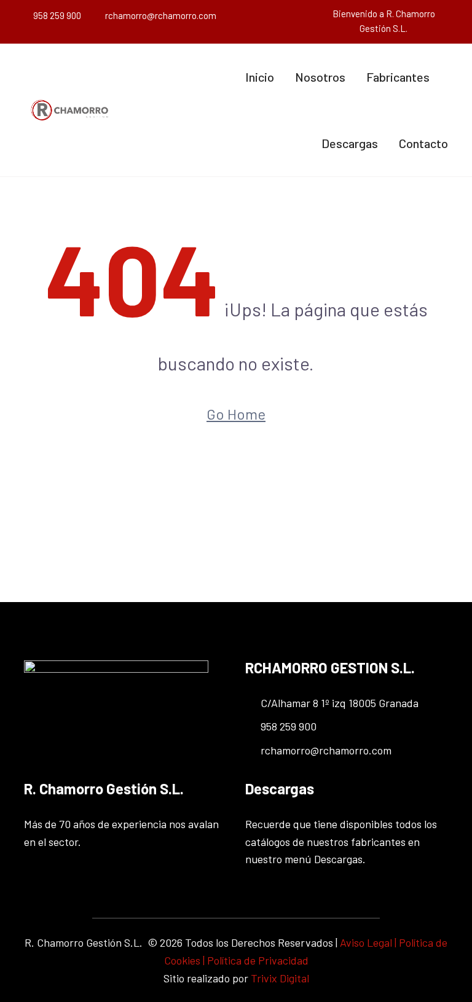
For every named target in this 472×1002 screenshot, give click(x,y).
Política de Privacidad (258, 960)
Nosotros (320, 76)
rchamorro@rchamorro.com (160, 15)
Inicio (259, 76)
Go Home (236, 414)
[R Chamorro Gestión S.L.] (70, 110)
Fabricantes (398, 76)
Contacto (423, 143)
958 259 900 (57, 15)
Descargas (349, 143)
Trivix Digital (280, 978)
